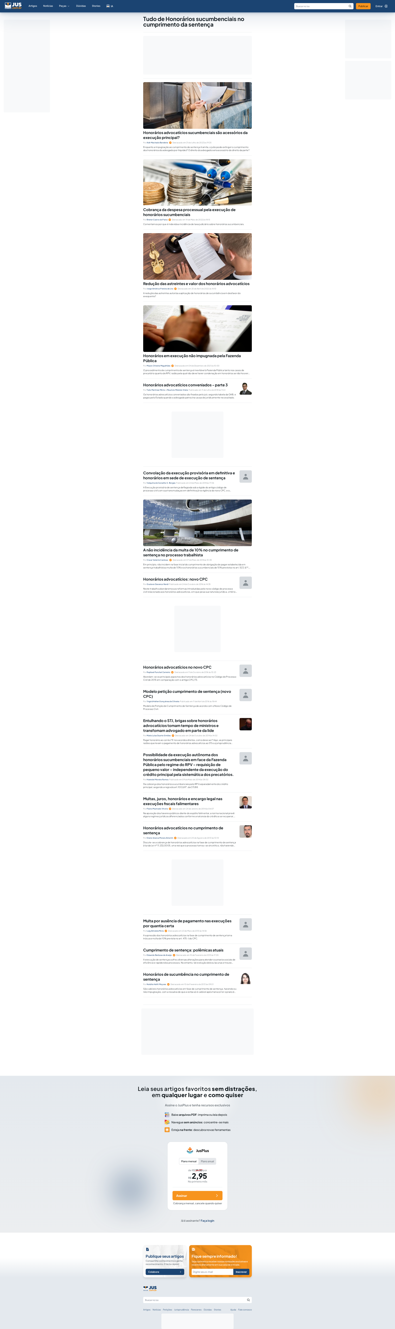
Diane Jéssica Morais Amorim (160, 838)
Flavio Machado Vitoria (157, 809)
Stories (96, 5)
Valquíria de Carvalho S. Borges (161, 483)
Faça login (207, 1220)
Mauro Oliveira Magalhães (158, 366)
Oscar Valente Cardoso (157, 560)
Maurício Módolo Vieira (177, 390)
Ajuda (233, 1309)
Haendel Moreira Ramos (157, 779)
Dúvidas (81, 5)
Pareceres (196, 1309)
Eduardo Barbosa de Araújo (159, 955)
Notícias (48, 5)
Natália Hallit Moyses (156, 984)
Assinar (181, 1195)
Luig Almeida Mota (155, 931)
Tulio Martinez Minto (156, 390)
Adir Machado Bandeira (157, 142)
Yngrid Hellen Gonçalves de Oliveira (163, 701)
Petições (167, 1309)
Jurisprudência (181, 1309)
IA (112, 6)
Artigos (33, 5)
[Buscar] (350, 6)
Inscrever (241, 1271)
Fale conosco (245, 1309)
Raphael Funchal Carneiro (158, 672)
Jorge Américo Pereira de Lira (160, 289)
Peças (62, 5)
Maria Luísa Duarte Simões (159, 735)
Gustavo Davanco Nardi (157, 584)
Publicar (363, 6)
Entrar (379, 6)
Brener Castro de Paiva (157, 219)
